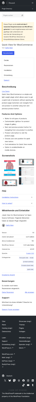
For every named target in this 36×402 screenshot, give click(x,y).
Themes (22, 325)
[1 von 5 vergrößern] (15, 161)
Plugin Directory (7, 8)
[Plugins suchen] (22, 15)
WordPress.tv (7, 348)
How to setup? (7, 203)
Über (3, 321)
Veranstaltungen (24, 341)
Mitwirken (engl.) (25, 338)
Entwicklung (8, 75)
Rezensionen (8, 65)
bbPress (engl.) (8, 361)
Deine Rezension (8, 292)
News (4, 325)
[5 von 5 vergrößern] (31, 180)
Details (6, 60)
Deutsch (9, 376)
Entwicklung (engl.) (8, 344)
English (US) (30, 253)
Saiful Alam (9, 48)
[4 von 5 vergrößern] (31, 170)
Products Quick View (27, 265)
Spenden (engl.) (25, 344)
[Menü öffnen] (33, 3)
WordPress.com (8, 354)
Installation (8, 70)
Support (6, 80)
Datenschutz (6, 331)
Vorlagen (22, 331)
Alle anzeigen (29, 292)
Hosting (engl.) (7, 328)
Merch (22, 348)
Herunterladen (8, 53)
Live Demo (6, 91)
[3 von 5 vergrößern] (31, 161)
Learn (4, 338)
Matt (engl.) (7, 357)
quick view (30, 269)
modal (31, 257)
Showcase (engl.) (25, 321)
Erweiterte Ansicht (8, 275)
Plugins (21, 328)
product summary (28, 261)
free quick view (23, 257)
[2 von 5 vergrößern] (15, 182)
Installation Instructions (10, 197)
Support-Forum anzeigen (10, 309)
